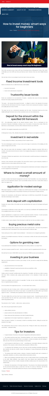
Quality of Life (21, 10)
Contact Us (8, 1)
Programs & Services (35, 10)
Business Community (8, 10)
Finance (8, 371)
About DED (5, 14)
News (3, 1)
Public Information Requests (16, 386)
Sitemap (44, 386)
